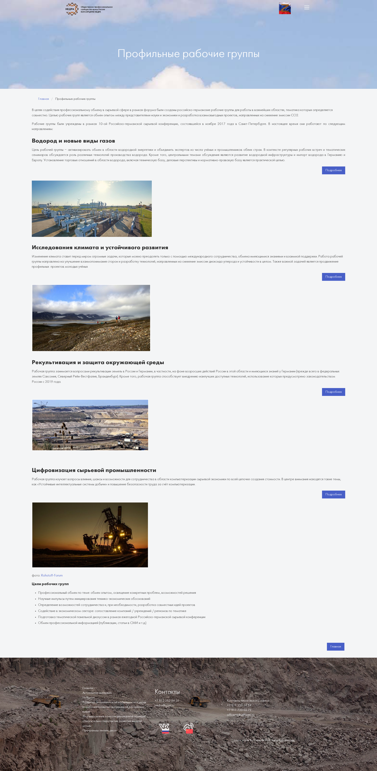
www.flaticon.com (283, 740)
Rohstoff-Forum (52, 575)
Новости (88, 697)
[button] (307, 7)
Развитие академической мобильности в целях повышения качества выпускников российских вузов (114, 707)
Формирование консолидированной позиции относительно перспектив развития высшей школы (113, 721)
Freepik (259, 740)
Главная (43, 98)
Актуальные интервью (97, 692)
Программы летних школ (99, 730)
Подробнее (333, 170)
